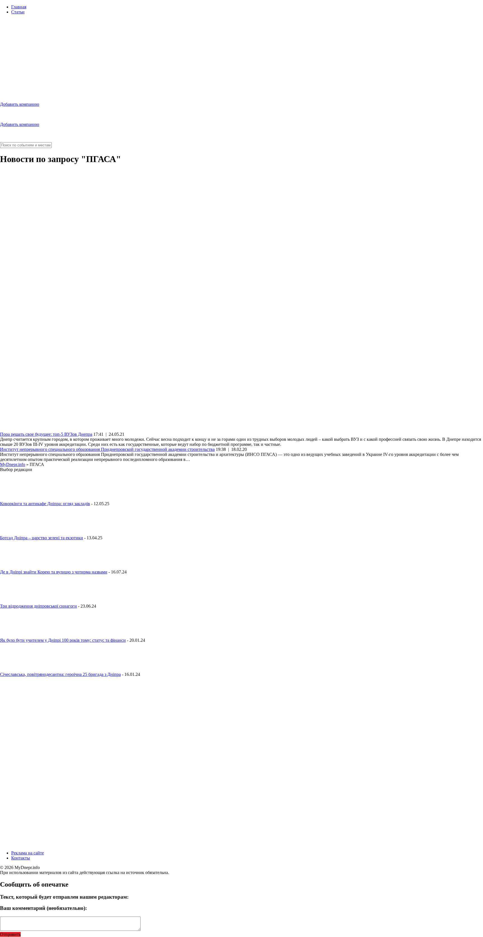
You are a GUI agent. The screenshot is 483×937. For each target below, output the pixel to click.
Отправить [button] (10, 934)
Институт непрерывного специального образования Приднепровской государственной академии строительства (107, 449)
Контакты (20, 858)
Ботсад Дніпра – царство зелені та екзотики (41, 537)
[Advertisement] (241, 58)
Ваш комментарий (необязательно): (43, 908)
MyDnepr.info (12, 464)
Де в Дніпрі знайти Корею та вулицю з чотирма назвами (53, 572)
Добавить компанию (19, 104)
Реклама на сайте (27, 853)
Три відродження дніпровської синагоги (38, 606)
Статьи (18, 12)
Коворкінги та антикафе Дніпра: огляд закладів (45, 503)
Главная (18, 6)
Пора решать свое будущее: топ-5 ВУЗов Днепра (46, 434)
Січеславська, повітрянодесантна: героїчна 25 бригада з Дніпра (60, 674)
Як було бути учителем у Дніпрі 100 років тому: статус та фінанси (63, 640)
